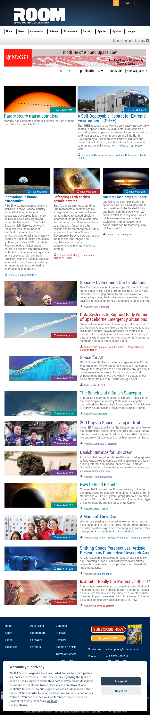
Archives (61, 632)
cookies (52, 700)
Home (9, 31)
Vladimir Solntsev (27, 274)
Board (8, 632)
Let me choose (18, 705)
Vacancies (11, 646)
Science (53, 31)
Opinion (116, 31)
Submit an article (66, 646)
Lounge (131, 31)
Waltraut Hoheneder (126, 155)
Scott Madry (73, 255)
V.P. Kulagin (99, 346)
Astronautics (36, 31)
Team (8, 639)
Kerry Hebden (100, 508)
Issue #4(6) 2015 (64, 110)
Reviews (61, 639)
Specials (102, 31)
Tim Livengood (124, 234)
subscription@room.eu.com (122, 649)
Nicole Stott (99, 385)
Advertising (37, 625)
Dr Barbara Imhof (102, 573)
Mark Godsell (100, 413)
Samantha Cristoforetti (105, 443)
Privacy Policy (64, 660)
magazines (116, 70)
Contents (61, 625)
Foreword (36, 639)
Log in (127, 3)
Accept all (121, 681)
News (21, 31)
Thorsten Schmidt (102, 476)
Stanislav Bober (88, 349)
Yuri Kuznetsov (117, 346)
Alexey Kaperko (136, 346)
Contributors (38, 632)
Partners (35, 646)
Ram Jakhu (88, 255)
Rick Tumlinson (101, 306)
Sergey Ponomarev (118, 537)
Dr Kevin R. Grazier (103, 605)
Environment (70, 31)
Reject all (121, 690)
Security (87, 31)
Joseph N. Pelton (63, 257)
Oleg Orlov (99, 537)
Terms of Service (66, 653)
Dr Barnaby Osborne (102, 155)
